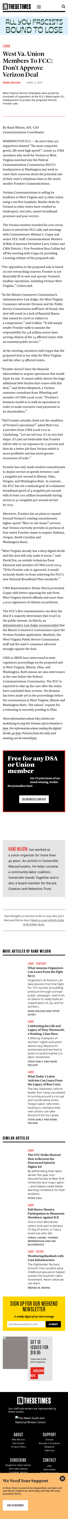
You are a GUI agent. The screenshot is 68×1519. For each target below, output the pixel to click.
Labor (6, 46)
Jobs (49, 1465)
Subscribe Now (37, 1373)
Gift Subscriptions (18, 1468)
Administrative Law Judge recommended (31, 625)
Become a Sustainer (49, 1443)
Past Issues (18, 1443)
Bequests (50, 1446)
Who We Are (18, 1439)
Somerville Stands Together (28, 877)
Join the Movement (15, 1505)
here (5, 728)
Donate (50, 1439)
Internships (50, 1469)
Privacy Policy (18, 1446)
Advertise (49, 1450)
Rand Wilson (11, 82)
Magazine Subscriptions (18, 1465)
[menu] (39, 7)
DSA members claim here (34, 799)
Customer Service (18, 1472)
